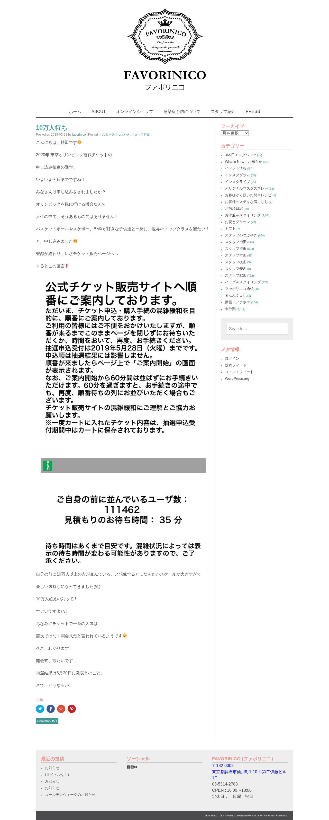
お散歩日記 (234, 208)
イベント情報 (235, 168)
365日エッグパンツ (240, 155)
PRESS (253, 111)
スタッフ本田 (235, 255)
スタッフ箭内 (235, 269)
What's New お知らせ (243, 162)
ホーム (75, 111)
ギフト (230, 228)
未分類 (230, 309)
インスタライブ (237, 182)
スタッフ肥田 (235, 275)
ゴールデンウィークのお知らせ (70, 794)
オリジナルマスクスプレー (246, 188)
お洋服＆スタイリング (243, 215)
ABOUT (99, 111)
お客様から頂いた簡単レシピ (248, 195)
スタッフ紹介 (223, 111)
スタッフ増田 (235, 242)
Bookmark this (47, 721)
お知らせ (52, 768)
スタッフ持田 (140, 134)
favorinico (79, 134)
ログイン (232, 358)
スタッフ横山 (235, 262)
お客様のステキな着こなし (246, 202)
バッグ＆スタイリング (243, 282)
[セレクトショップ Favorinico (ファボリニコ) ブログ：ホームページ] (164, 95)
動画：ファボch (237, 302)
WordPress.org (237, 378)
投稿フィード (235, 365)
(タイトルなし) (57, 774)
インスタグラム (237, 175)
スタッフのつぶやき (116, 134)
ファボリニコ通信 (239, 289)
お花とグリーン (237, 222)
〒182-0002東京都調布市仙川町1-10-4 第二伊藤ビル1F (249, 771)
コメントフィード (239, 372)
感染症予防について (181, 111)
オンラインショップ (134, 111)
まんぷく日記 (235, 295)
